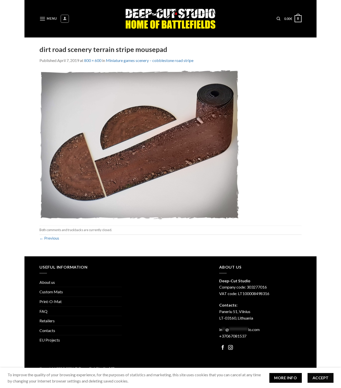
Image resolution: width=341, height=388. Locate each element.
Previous (49, 238)
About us (47, 282)
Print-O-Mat (50, 301)
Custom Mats (51, 291)
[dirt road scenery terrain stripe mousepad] (139, 144)
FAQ (43, 311)
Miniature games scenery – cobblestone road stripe (149, 60)
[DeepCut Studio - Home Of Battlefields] (170, 18)
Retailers (47, 320)
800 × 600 (92, 60)
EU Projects (49, 340)
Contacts (47, 330)
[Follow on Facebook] (222, 348)
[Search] (278, 18)
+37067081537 (232, 336)
